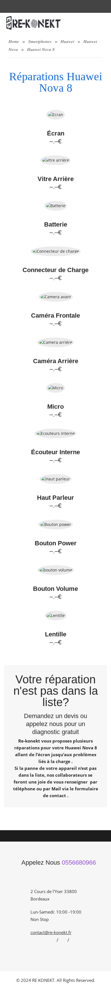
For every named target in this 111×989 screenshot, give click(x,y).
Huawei (67, 41)
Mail (56, 788)
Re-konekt (29, 741)
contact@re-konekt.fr (50, 932)
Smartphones (40, 41)
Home (14, 41)
